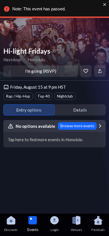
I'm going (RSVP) (40, 71)
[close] (105, 4)
